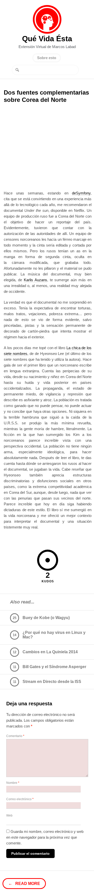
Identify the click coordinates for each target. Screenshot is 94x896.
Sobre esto (46, 58)
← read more (24, 883)
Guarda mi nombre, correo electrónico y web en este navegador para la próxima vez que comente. (44, 837)
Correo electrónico (20, 799)
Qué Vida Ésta (47, 19)
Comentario (15, 736)
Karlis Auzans (35, 280)
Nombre (12, 783)
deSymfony (81, 193)
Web (9, 815)
